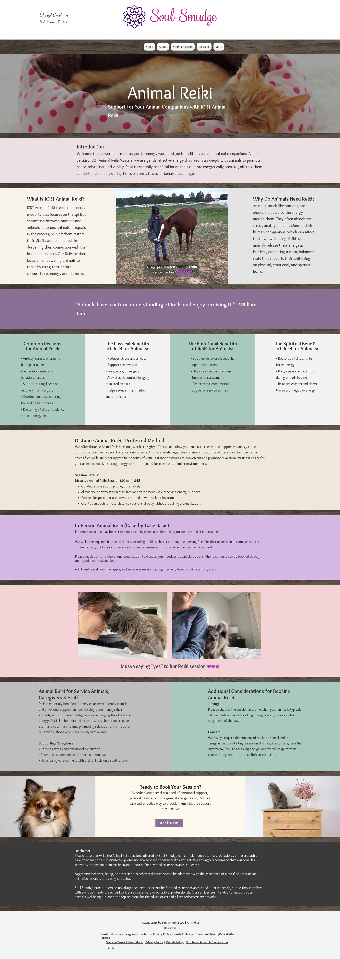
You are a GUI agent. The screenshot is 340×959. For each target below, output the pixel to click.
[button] (163, 47)
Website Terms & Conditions (124, 942)
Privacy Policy (154, 942)
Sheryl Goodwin (54, 15)
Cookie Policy (175, 942)
